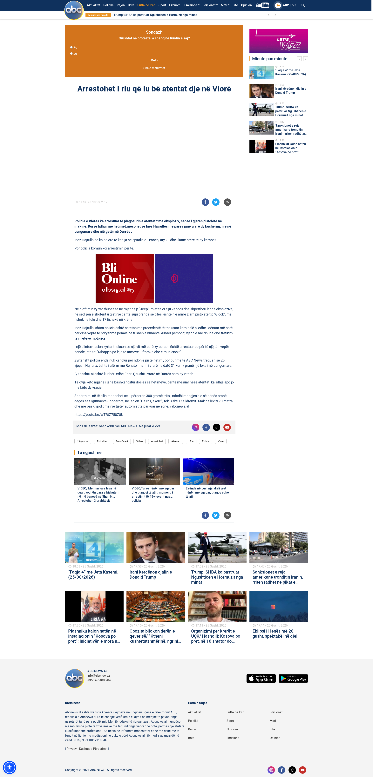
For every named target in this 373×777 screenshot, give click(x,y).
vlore (221, 441)
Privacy (72, 749)
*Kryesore (82, 441)
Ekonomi (175, 5)
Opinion (246, 5)
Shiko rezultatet (154, 68)
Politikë (108, 5)
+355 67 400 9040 (99, 680)
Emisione (190, 5)
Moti (224, 5)
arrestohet (157, 441)
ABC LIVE (289, 5)
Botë (131, 5)
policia (205, 441)
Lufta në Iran (146, 5)
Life (235, 5)
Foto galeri (122, 441)
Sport (162, 5)
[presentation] (300, 59)
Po (75, 47)
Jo (75, 53)
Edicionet (209, 5)
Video (139, 441)
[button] (9, 767)
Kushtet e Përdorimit (93, 749)
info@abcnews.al (99, 675)
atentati (175, 441)
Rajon (121, 5)
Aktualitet (93, 5)
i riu (191, 441)
